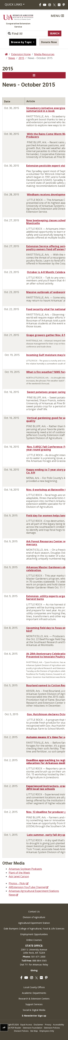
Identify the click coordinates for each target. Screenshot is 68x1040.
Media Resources (44, 54)
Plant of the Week (19, 872)
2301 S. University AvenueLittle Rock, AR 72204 (34, 951)
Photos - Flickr (17, 883)
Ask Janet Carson (19, 876)
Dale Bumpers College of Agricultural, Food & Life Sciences (34, 928)
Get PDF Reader (14, 1027)
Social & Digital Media (34, 1009)
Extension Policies (52, 1027)
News (11, 58)
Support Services (34, 1004)
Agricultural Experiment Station (34, 922)
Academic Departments (34, 992)
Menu (56, 16)
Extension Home (21, 54)
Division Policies (21, 1031)
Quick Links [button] (13, 4)
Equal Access (26, 1024)
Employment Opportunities (34, 934)
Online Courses (34, 939)
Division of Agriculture (34, 917)
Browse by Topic (21, 42)
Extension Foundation (32, 1027)
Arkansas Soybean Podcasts (25, 869)
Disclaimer (38, 1024)
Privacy (48, 1024)
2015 (21, 58)
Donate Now (49, 42)
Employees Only (47, 1031)
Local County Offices (34, 987)
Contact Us (34, 911)
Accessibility (58, 1024)
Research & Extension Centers (34, 998)
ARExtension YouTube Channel (27, 887)
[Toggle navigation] (34, 75)
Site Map (34, 1031)
